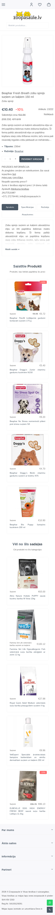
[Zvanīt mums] (50, 910)
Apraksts (10, 207)
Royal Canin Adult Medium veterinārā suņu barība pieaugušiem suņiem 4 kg (27, 704)
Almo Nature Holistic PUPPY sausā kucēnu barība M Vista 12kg (27, 597)
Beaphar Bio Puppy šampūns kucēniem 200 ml (27, 526)
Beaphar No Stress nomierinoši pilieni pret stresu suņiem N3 (27, 422)
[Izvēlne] (5, 4)
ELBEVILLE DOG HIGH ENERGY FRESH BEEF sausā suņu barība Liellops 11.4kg (27, 811)
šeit (14, 174)
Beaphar (19, 151)
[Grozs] (50, 4)
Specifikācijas (27, 207)
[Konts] (33, 4)
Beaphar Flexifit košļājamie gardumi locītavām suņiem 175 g (27, 319)
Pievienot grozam (31, 159)
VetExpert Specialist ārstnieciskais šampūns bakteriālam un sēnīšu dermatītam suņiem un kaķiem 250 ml (27, 757)
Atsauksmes (27, 214)
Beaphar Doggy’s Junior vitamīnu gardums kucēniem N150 (27, 371)
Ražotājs (45, 207)
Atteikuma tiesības (20, 189)
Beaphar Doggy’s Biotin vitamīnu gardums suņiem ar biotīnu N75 (27, 474)
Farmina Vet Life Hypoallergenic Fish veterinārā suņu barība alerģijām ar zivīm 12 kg (27, 652)
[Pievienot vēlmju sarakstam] (48, 159)
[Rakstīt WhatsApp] (50, 903)
